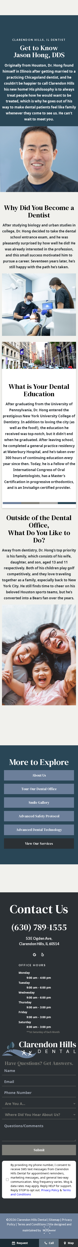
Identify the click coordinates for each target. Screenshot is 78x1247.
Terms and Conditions (31, 1224)
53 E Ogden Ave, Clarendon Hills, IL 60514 (39, 941)
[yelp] (43, 955)
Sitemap (54, 1219)
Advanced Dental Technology (39, 829)
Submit (39, 1150)
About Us (39, 775)
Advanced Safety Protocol (39, 816)
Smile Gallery (39, 802)
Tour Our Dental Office (39, 789)
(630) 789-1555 (39, 927)
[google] (35, 955)
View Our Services (39, 843)
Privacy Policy (50, 1190)
